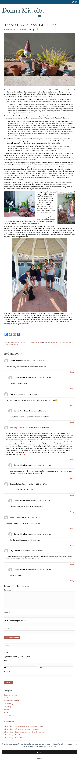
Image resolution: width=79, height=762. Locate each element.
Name (7, 612)
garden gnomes (68, 342)
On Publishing (8, 704)
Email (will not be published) (15, 621)
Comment (8, 590)
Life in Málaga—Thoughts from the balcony (18, 735)
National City (13, 344)
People (6, 709)
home (6, 344)
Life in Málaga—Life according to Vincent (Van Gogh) (21, 729)
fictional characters (55, 342)
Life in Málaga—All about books (14, 738)
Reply (72, 372)
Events (6, 698)
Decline (39, 758)
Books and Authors (10, 695)
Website (7, 629)
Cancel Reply (24, 586)
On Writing (31, 342)
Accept (39, 752)
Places (38, 342)
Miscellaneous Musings (19, 342)
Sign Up (8, 682)
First (5, 667)
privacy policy (51, 746)
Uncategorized (9, 715)
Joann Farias (15, 517)
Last (41, 667)
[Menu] (39, 16)
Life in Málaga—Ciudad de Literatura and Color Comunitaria (24, 732)
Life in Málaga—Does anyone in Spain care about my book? (24, 726)
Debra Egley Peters (17, 427)
